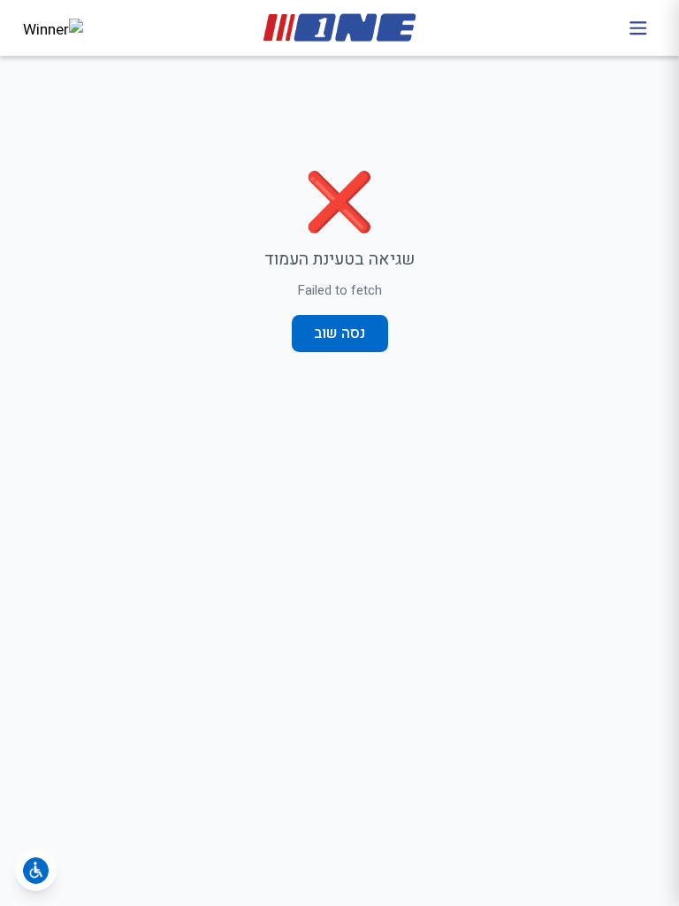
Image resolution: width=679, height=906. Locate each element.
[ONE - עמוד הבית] (340, 27)
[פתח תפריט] (638, 28)
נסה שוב (339, 333)
